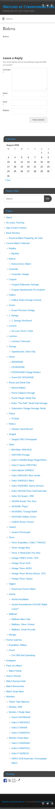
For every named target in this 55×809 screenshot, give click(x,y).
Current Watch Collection (18, 243)
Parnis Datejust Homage (23, 393)
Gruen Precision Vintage (23, 310)
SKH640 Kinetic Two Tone (23, 501)
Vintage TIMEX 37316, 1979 (24, 558)
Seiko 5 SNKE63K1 (20, 743)
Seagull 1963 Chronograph (24, 439)
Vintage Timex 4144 (20, 563)
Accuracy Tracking (15, 222)
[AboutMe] (51, 6)
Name (5, 94)
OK (46, 198)
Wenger (12, 634)
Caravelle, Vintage (20, 274)
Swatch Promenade (20, 532)
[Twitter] (47, 6)
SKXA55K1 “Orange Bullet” (24, 511)
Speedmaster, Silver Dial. (23, 351)
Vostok (12, 594)
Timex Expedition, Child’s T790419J (28, 542)
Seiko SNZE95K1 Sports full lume (27, 485)
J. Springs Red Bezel (21, 320)
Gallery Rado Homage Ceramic (26, 300)
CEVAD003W (17, 367)
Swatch (12, 527)
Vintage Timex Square (22, 578)
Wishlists (10, 696)
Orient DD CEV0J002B (22, 377)
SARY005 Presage (20, 455)
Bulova (12, 258)
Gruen (12, 305)
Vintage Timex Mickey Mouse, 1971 (28, 573)
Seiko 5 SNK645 (19, 727)
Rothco (12, 424)
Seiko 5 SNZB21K (20, 753)
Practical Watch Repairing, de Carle (26, 238)
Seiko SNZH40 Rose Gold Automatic (29, 491)
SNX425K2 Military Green (23, 516)
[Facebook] (43, 6)
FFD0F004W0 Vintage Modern (26, 372)
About (9, 217)
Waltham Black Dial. (21, 619)
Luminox (13, 336)
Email (5, 103)
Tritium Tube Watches (19, 701)
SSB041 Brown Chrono (22, 522)
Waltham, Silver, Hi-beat (22, 624)
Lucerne (13, 326)
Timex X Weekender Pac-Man (25, 553)
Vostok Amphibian (20, 599)
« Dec (8, 180)
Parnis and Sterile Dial (19, 382)
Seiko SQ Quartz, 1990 (22, 496)
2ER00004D (17, 362)
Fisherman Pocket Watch (23, 589)
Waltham (13, 614)
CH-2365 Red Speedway (23, 655)
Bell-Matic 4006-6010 (21, 449)
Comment (5, 71)
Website (5, 110)
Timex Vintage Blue (20, 547)
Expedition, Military (18, 645)
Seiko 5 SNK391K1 (20, 722)
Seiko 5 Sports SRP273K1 (24, 465)
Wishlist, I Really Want (19, 712)
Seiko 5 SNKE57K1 (20, 732)
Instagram (11, 660)
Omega (12, 346)
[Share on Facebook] (5, 780)
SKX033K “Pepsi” (19, 506)
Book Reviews (13, 233)
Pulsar (12, 413)
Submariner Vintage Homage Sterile (28, 408)
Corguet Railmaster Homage (25, 284)
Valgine (12, 584)
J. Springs (13, 315)
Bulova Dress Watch (21, 264)
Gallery (12, 295)
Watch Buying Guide (16, 681)
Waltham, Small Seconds (23, 629)
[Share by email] (14, 780)
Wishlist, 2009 (15, 707)
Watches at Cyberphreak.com (28, 6)
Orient (12, 356)
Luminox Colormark (20, 341)
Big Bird (15, 253)
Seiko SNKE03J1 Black (22, 480)
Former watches (14, 640)
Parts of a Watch (14, 665)
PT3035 (15, 418)
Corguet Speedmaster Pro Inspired (28, 289)
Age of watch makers (16, 227)
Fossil (12, 650)
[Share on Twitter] (9, 780)
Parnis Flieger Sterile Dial (23, 398)
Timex (12, 537)
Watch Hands (15, 671)
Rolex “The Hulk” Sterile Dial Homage (29, 403)
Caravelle (13, 269)
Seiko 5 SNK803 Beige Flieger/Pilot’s (29, 460)
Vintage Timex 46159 (21, 568)
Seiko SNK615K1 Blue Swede (25, 475)
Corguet (12, 279)
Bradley (12, 248)
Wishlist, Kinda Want (18, 738)
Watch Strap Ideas (15, 691)
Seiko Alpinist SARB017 (22, 470)
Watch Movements (15, 686)
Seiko (11, 444)
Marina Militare (18, 387)
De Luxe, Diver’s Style (22, 331)
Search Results (13, 676)
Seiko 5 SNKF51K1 (20, 748)
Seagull (12, 434)
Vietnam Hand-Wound (22, 429)
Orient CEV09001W (20, 717)
